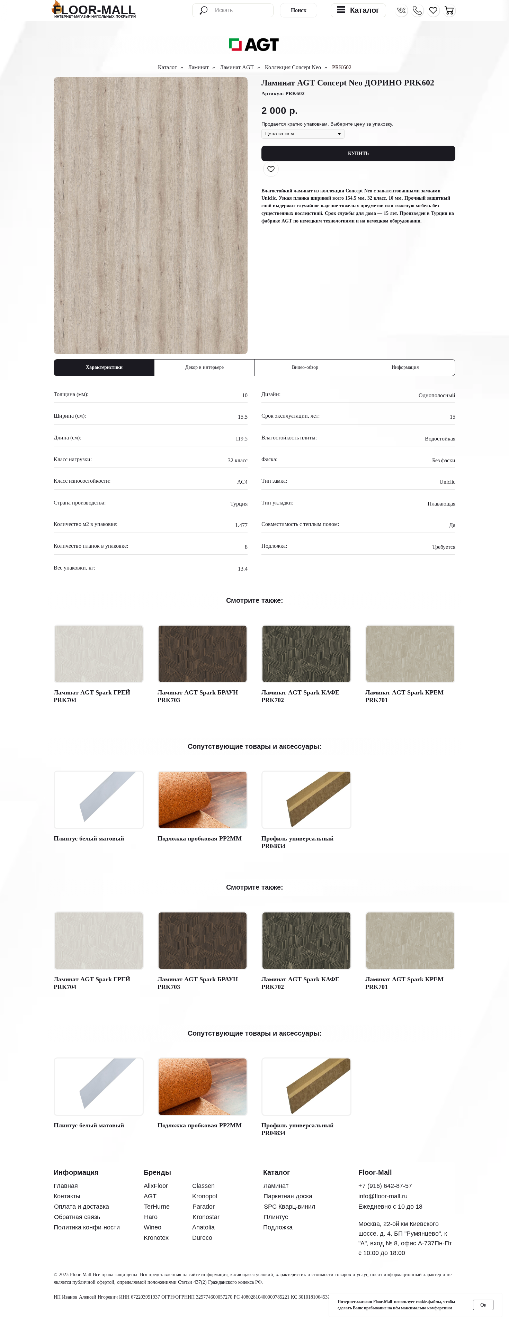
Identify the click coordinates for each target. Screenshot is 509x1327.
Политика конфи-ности (87, 1227)
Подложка (278, 1227)
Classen (203, 1185)
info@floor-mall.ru (383, 1196)
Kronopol (204, 1196)
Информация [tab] (405, 367)
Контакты (67, 1196)
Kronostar (206, 1217)
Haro (151, 1217)
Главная (66, 1185)
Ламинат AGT (237, 67)
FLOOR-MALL (94, 10)
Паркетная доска (288, 1196)
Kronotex (156, 1237)
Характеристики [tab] (104, 367)
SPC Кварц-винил (289, 1206)
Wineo (152, 1227)
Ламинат (198, 67)
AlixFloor (156, 1185)
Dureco (202, 1237)
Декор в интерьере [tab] (204, 367)
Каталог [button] (364, 10)
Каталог (167, 67)
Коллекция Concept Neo (293, 67)
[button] (417, 10)
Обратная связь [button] (77, 1217)
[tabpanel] (254, 484)
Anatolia (203, 1227)
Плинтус (276, 1217)
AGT (150, 1196)
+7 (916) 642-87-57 (385, 1185)
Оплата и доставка (81, 1206)
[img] (449, 10)
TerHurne (157, 1206)
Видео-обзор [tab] (305, 367)
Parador (204, 1206)
